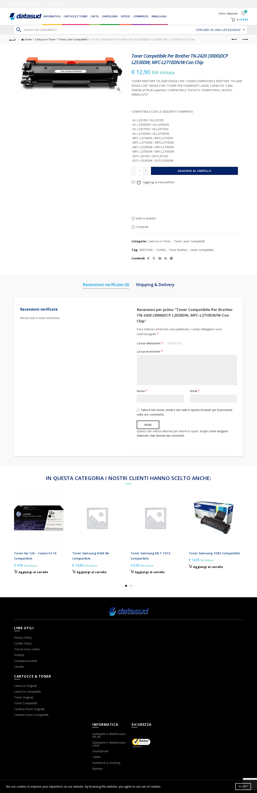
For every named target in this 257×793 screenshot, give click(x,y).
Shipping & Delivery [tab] (155, 284)
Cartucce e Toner (75, 16)
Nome (142, 391)
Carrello (19, 667)
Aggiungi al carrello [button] (33, 572)
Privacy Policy (23, 637)
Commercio (141, 16)
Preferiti (19, 655)
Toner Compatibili (25, 703)
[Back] (12, 40)
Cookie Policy (23, 643)
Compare (142, 227)
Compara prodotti (25, 661)
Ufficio (125, 16)
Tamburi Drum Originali (29, 709)
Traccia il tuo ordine (27, 649)
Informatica (52, 16)
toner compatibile (202, 250)
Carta (95, 16)
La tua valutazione (150, 343)
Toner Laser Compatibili (73, 39)
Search (18, 29)
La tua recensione (150, 351)
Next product (245, 40)
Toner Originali (23, 697)
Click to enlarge (118, 89)
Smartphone (100, 751)
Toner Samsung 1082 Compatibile (214, 553)
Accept (243, 786)
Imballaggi (159, 16)
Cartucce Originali (25, 686)
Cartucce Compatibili (27, 691)
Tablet (96, 757)
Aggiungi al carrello (194, 171)
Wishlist (245, 11)
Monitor (97, 769)
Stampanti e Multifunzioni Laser (108, 744)
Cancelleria (110, 16)
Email (195, 391)
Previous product (234, 40)
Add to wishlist (146, 218)
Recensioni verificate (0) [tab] (106, 284)
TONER (160, 250)
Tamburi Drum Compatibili (31, 715)
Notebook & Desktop (106, 763)
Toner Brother (178, 250)
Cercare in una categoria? (218, 30)
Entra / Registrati (228, 13)
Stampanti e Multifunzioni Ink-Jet (108, 735)
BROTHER (146, 250)
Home (28, 39)
